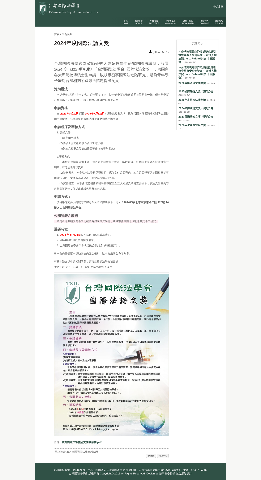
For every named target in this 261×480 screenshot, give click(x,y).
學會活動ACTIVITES (154, 22)
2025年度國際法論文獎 (192, 99)
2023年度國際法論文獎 (192, 125)
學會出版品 (170, 22)
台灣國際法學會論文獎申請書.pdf (82, 442)
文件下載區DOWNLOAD (188, 22)
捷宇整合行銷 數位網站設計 (175, 473)
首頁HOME (126, 22)
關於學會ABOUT (139, 22)
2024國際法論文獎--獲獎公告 (195, 108)
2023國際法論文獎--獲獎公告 (195, 116)
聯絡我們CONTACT (204, 22)
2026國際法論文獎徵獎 (192, 82)
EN (222, 6)
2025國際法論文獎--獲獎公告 (195, 91)
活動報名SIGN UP (219, 22)
